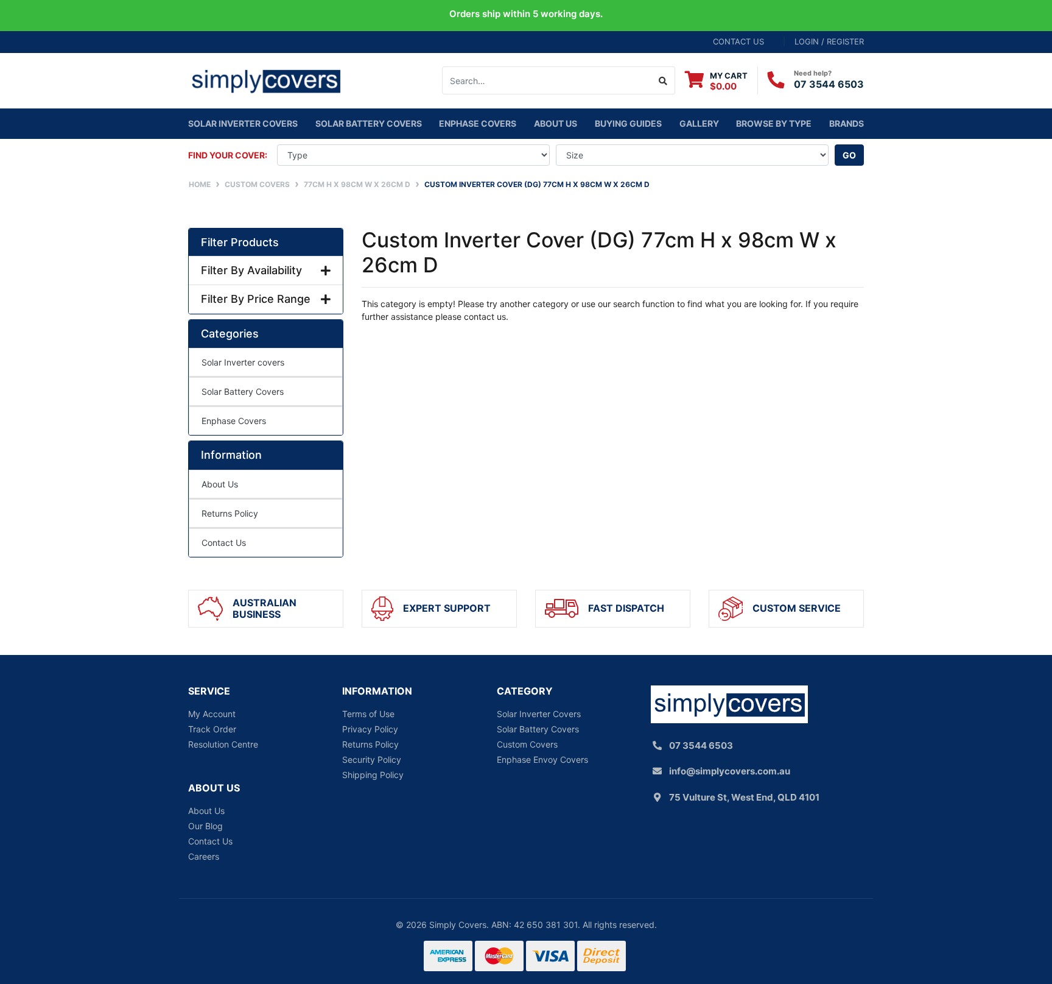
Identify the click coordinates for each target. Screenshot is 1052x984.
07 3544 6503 (829, 84)
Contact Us (224, 542)
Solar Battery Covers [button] (368, 123)
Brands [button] (846, 123)
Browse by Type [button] (774, 123)
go (849, 155)
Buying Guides (628, 123)
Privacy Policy (370, 729)
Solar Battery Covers (243, 391)
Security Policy (371, 759)
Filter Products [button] (240, 242)
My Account (212, 714)
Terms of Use (368, 714)
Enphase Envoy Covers (542, 759)
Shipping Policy (373, 775)
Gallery (699, 123)
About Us (555, 123)
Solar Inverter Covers (539, 714)
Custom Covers (527, 744)
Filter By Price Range (255, 298)
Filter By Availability (251, 270)
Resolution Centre (223, 744)
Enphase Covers (477, 123)
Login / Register (829, 41)
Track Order (212, 729)
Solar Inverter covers (243, 123)
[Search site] (663, 80)
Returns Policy (230, 513)
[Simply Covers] (265, 79)
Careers (203, 856)
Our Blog (205, 826)
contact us (738, 41)
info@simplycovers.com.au (729, 771)
